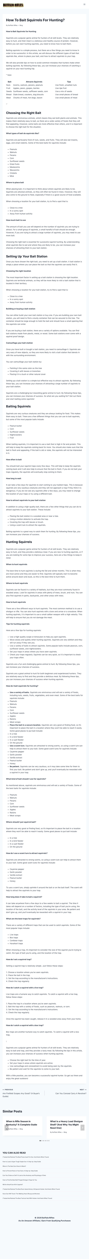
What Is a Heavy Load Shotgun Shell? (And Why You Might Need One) (66, 1124)
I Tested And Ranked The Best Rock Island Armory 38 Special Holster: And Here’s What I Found (31, 1189)
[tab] (40, 1140)
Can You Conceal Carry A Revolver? (70, 1092)
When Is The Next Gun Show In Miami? (14, 1166)
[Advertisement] (44, 1238)
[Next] (82, 1128)
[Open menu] (84, 4)
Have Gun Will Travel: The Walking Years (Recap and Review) (21, 1194)
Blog (21, 25)
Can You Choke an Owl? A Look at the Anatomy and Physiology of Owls (24, 1175)
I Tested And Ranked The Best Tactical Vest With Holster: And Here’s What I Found (27, 1198)
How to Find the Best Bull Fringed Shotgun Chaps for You (20, 1180)
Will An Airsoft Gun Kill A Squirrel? (13, 1184)
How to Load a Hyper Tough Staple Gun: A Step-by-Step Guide (22, 1161)
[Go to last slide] (6, 1128)
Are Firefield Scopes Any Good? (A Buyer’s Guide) (21, 1093)
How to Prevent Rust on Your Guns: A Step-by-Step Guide (20, 1171)
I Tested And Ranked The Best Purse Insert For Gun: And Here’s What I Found (26, 1157)
